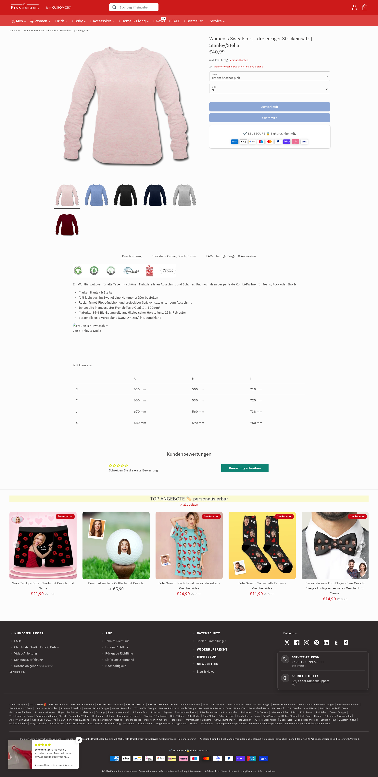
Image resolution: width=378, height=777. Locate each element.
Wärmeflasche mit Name (198, 719)
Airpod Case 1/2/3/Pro (44, 719)
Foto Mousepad (133, 719)
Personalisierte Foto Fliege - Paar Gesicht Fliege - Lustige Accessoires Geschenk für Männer (335, 588)
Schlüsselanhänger (224, 719)
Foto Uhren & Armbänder (337, 715)
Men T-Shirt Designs (213, 704)
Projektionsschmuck (119, 712)
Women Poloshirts (122, 708)
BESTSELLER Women (82, 704)
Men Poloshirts (235, 704)
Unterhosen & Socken (46, 708)
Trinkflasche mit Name (21, 715)
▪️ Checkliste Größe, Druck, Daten (34, 647)
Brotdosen (98, 715)
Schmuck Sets (139, 712)
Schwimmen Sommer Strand (51, 715)
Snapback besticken (185, 712)
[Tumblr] (336, 642)
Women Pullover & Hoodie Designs (177, 708)
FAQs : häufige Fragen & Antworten (231, 256)
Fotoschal (246, 712)
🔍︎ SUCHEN (17, 672)
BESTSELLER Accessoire (110, 704)
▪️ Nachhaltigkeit (113, 666)
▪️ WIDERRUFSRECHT (209, 649)
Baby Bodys (193, 715)
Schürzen (155, 712)
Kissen (317, 715)
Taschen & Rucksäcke (155, 715)
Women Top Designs (145, 708)
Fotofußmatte (56, 723)
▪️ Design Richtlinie (115, 647)
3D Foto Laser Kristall (265, 719)
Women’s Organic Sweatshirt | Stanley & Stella (238, 66)
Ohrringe (100, 712)
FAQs (295, 681)
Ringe (61, 712)
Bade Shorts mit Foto (20, 708)
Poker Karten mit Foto (156, 719)
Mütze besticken (229, 712)
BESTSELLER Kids (135, 704)
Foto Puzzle (269, 715)
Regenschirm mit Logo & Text (171, 723)
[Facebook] (297, 642)
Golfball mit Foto (18, 723)
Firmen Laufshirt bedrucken (185, 704)
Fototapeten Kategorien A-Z (231, 723)
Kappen (167, 712)
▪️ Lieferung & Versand (117, 660)
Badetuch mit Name (258, 708)
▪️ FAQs (15, 641)
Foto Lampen (244, 719)
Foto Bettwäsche (76, 723)
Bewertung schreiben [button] (245, 468)
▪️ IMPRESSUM (204, 657)
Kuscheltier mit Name (248, 715)
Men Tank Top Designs (258, 704)
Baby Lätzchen (226, 715)
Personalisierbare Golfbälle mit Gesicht (116, 583)
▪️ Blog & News (203, 671)
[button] (79, 740)
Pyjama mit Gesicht (71, 708)
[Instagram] (306, 642)
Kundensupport (318, 681)
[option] (125, 108)
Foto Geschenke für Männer (302, 708)
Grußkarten (207, 723)
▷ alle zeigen (189, 504)
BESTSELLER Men (58, 704)
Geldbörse (128, 723)
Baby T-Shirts (177, 715)
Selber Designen (18, 704)
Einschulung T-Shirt (79, 715)
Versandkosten (239, 60)
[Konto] (354, 6)
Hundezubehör (145, 723)
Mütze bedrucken (208, 712)
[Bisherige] (16, 544)
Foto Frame (176, 719)
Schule (110, 715)
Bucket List (286, 719)
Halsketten (87, 712)
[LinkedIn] (326, 642)
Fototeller (321, 712)
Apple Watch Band (19, 719)
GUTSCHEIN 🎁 (38, 704)
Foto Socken (261, 712)
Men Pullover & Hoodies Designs (316, 704)
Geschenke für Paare (20, 712)
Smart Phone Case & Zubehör (74, 719)
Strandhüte (240, 708)
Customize (269, 118)
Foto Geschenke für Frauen (334, 708)
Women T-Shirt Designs (96, 708)
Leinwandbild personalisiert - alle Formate (307, 723)
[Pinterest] (316, 642)
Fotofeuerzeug (112, 723)
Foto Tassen (306, 712)
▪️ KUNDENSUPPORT (26, 633)
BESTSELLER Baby (158, 704)
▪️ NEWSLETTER (205, 664)
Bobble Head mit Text (306, 719)
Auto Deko (305, 715)
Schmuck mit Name (44, 712)
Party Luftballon (38, 723)
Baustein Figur (328, 719)
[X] (287, 642)
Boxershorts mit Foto (348, 704)
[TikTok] (346, 642)
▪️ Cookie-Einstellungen (209, 641)
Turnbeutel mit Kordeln (129, 715)
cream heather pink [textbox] (226, 78)
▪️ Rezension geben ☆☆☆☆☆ (31, 666)
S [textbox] (213, 90)
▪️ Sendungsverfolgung (26, 660)
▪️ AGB (107, 633)
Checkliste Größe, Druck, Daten (174, 256)
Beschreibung (131, 256)
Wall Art (194, 723)
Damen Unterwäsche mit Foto (215, 708)
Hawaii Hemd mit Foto (284, 704)
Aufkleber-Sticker (287, 715)
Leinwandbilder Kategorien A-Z (265, 723)
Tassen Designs (338, 712)
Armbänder (73, 712)
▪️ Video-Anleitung (23, 653)
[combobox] (269, 76)
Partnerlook (278, 708)
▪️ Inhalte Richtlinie (115, 641)
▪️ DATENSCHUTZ (206, 633)
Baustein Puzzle (347, 719)
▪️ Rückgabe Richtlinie (117, 653)
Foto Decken (95, 723)
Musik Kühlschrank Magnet (107, 719)
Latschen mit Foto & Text (284, 712)
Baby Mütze (209, 715)
